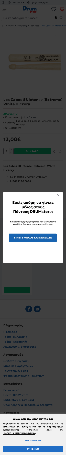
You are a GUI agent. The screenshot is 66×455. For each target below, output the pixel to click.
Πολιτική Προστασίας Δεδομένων (19, 433)
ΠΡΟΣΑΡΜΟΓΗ (33, 440)
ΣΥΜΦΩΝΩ (33, 449)
